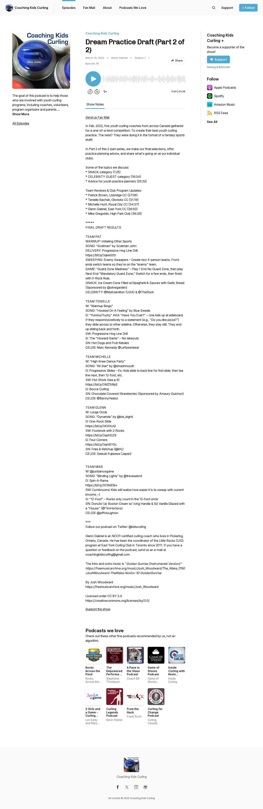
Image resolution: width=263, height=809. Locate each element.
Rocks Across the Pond (92, 671)
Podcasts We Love (132, 8)
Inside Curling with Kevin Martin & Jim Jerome (176, 674)
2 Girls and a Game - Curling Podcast (92, 714)
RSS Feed (221, 113)
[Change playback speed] (105, 91)
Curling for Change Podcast (155, 712)
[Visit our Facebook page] (118, 787)
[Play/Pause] (93, 79)
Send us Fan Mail (97, 117)
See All (212, 122)
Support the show (97, 609)
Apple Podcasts (225, 87)
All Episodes (20, 123)
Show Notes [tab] (95, 104)
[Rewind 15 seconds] (90, 91)
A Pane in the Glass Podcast (133, 671)
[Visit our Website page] (136, 787)
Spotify (219, 96)
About (107, 8)
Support (221, 59)
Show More (20, 114)
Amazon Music (224, 104)
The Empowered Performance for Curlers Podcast (115, 674)
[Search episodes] (213, 7)
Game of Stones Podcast (153, 671)
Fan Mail (89, 8)
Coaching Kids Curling (31, 8)
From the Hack (133, 710)
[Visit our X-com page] (127, 787)
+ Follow (248, 8)
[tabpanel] (135, 365)
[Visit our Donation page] (145, 787)
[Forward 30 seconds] (97, 91)
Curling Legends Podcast (112, 712)
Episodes (68, 8)
